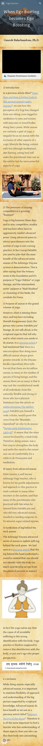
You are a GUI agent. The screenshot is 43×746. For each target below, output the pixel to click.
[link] (21, 64)
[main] (21, 17)
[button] (3, 3)
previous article (27, 342)
